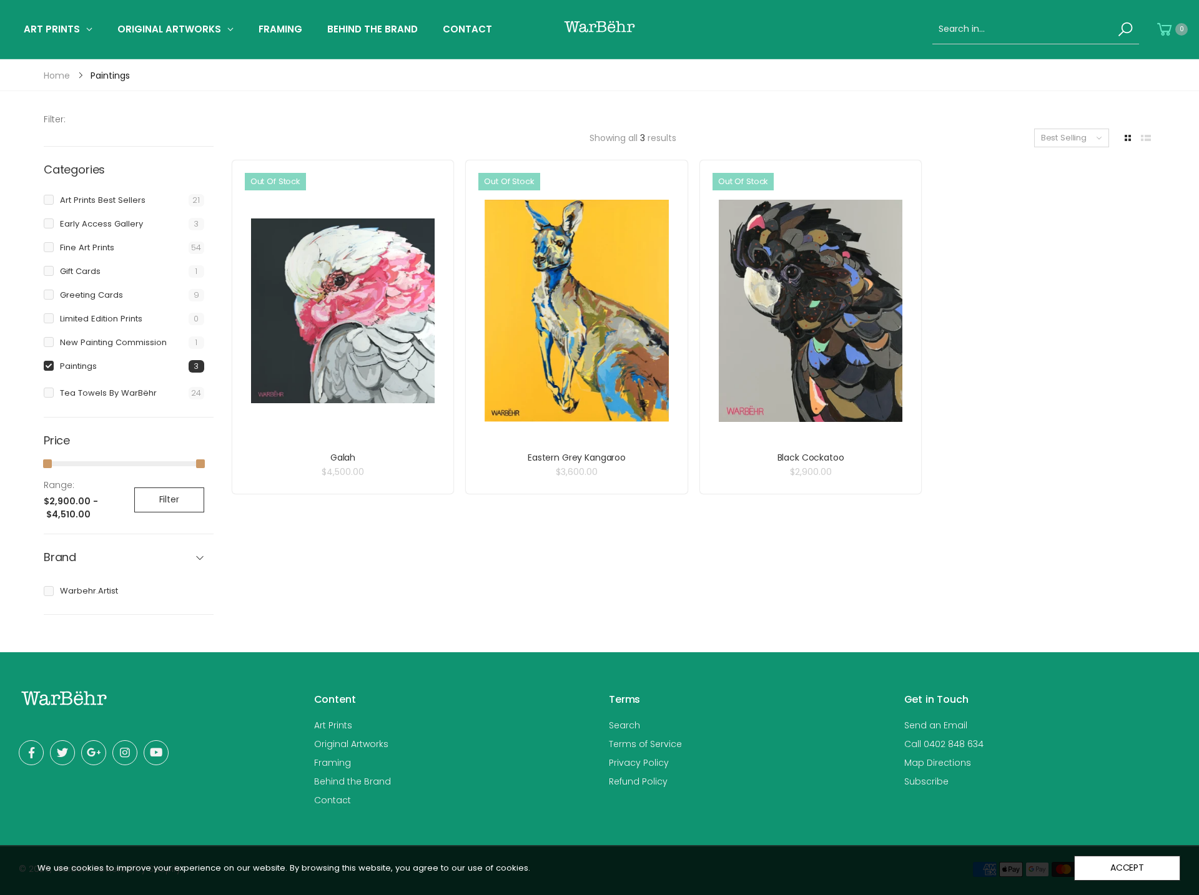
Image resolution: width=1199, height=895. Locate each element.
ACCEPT (1127, 867)
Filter (169, 499)
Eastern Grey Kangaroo (577, 457)
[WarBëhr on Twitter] (62, 752)
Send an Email (935, 725)
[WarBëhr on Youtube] (156, 752)
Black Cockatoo (810, 457)
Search (624, 725)
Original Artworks (351, 744)
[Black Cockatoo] (811, 311)
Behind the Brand (352, 781)
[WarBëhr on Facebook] (31, 752)
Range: (59, 485)
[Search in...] (1125, 29)
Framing (332, 762)
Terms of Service (645, 744)
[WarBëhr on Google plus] (93, 752)
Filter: (55, 119)
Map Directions (937, 762)
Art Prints (333, 725)
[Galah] (343, 311)
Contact (332, 800)
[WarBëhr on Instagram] (124, 752)
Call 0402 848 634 (944, 744)
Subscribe (926, 781)
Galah (342, 457)
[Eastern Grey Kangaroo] (577, 311)
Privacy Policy (639, 762)
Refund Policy (638, 781)
